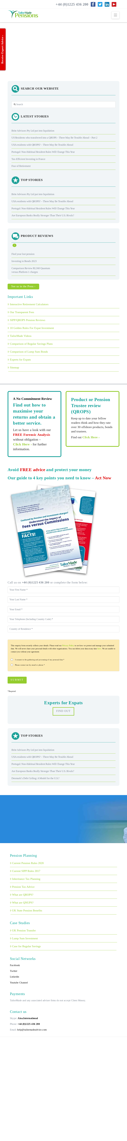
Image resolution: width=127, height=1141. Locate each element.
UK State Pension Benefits (27, 910)
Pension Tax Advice (23, 886)
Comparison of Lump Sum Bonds (29, 351)
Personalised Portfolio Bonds (28, 37)
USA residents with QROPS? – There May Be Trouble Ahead (42, 144)
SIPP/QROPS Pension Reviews (27, 320)
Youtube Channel (19, 982)
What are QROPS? (22, 894)
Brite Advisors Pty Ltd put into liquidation (32, 130)
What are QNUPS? (22, 902)
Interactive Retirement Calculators (29, 304)
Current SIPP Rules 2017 (26, 871)
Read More (16, 67)
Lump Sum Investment (25, 938)
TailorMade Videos (20, 335)
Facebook (15, 965)
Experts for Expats (20, 359)
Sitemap (14, 367)
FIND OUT (63, 710)
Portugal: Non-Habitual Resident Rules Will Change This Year (43, 151)
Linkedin (14, 976)
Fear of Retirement (21, 166)
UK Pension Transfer (24, 930)
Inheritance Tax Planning (26, 878)
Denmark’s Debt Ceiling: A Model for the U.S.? (35, 778)
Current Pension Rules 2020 (28, 863)
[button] (115, 15)
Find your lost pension (22, 254)
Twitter (13, 971)
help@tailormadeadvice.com (32, 1029)
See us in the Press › (23, 286)
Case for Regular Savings (26, 946)
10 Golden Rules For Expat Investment (32, 328)
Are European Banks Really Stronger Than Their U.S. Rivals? (42, 215)
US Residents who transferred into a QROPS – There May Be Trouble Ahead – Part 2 (54, 137)
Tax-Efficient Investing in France (28, 159)
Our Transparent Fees (22, 312)
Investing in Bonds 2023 (24, 261)
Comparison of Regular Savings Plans (31, 343)
